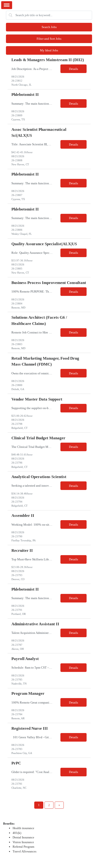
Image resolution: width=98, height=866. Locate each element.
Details (73, 69)
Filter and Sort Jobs (49, 38)
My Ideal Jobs (49, 50)
